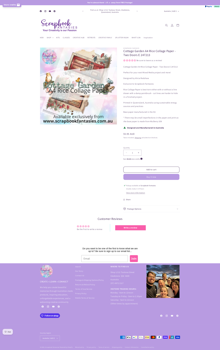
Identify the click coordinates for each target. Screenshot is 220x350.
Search (78, 266)
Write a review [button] (130, 228)
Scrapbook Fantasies (52, 347)
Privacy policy (91, 347)
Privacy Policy (80, 293)
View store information (135, 192)
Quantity (126, 148)
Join (134, 259)
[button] (50, 37)
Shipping (138, 138)
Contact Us (79, 275)
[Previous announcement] (83, 11)
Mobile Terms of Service (85, 298)
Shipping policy (117, 347)
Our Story (79, 271)
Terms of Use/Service (83, 289)
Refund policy (79, 347)
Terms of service (104, 347)
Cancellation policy (147, 347)
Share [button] (128, 199)
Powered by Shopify (66, 347)
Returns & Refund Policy (85, 284)
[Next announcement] (137, 11)
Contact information (132, 347)
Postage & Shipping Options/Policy (89, 280)
